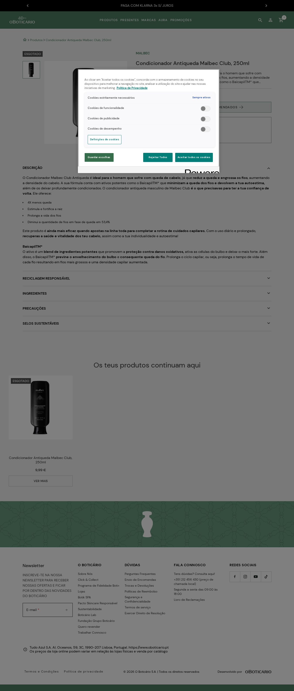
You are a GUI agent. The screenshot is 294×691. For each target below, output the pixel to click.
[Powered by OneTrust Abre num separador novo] (200, 170)
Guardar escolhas (99, 157)
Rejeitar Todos (158, 157)
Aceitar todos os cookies (194, 157)
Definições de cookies (104, 139)
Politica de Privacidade (132, 88)
